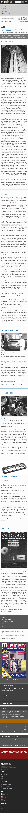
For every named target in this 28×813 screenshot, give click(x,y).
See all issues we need (7, 741)
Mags (6, 21)
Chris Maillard (11, 29)
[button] (22, 18)
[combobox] (19, 2)
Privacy (2, 808)
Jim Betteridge (5, 29)
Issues (10, 21)
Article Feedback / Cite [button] (8, 685)
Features (4, 8)
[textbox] (18, 2)
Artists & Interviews (6, 13)
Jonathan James (8, 30)
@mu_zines (5, 794)
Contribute (17, 745)
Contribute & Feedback (6, 784)
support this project (20, 716)
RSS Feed (5, 797)
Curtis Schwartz (5, 690)
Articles (2, 22)
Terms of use (3, 806)
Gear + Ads (4, 11)
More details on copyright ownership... (8, 638)
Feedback (4, 623)
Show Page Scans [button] (23, 21)
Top (2, 619)
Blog (4, 800)
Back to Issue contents (8, 703)
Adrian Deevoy (19, 29)
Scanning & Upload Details (7, 788)
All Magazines (5, 6)
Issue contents (7, 619)
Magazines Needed (5, 786)
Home (2, 21)
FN (14, 29)
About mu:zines (4, 774)
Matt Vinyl (4, 626)
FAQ (2, 776)
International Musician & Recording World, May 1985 (16, 32)
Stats (2, 778)
